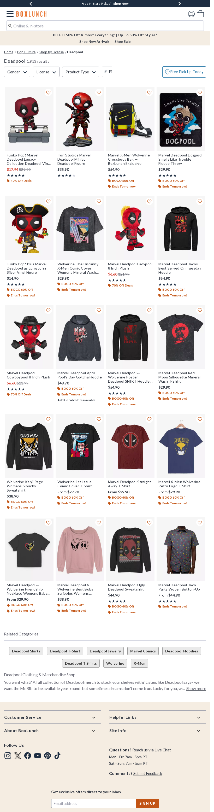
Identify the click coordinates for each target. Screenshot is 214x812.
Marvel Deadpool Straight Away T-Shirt (129, 484)
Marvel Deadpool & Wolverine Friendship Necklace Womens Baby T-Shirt (27, 589)
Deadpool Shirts (26, 651)
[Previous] (31, 4)
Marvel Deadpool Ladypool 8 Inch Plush (130, 266)
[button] (9, 14)
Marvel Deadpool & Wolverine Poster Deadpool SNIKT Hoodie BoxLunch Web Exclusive (129, 377)
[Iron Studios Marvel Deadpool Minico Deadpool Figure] (80, 119)
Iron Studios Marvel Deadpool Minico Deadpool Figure (74, 159)
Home (8, 52)
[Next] (179, 4)
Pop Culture (26, 52)
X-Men (139, 663)
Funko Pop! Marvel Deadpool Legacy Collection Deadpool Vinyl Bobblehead (29, 159)
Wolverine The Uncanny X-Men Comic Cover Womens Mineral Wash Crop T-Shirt (77, 268)
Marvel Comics (143, 651)
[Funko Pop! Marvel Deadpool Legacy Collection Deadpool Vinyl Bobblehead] (29, 119)
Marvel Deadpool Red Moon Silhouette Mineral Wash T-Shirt (179, 377)
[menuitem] (200, 13)
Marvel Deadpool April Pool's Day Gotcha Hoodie (79, 375)
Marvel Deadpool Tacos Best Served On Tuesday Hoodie (179, 268)
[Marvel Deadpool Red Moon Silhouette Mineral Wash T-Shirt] (181, 337)
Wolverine (115, 663)
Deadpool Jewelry (105, 651)
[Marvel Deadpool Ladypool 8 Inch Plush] (130, 228)
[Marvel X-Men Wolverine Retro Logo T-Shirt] (181, 446)
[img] (8, 756)
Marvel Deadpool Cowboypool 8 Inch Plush (28, 375)
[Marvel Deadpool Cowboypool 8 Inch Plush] (29, 337)
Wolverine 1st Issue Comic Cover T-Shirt (74, 484)
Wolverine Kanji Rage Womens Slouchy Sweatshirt (25, 486)
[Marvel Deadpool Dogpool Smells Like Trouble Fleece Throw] (181, 119)
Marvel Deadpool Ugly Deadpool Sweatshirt (126, 587)
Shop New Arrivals (94, 41)
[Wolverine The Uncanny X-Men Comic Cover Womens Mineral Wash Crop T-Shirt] (80, 228)
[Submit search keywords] (10, 25)
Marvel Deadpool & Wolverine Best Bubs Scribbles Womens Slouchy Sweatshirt (75, 589)
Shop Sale (123, 41)
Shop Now (121, 3)
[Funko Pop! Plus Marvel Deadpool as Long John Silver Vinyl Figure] (29, 228)
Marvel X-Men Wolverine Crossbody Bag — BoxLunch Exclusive (129, 159)
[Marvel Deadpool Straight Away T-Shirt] (130, 446)
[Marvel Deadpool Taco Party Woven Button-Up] (181, 549)
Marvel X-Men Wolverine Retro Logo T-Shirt (179, 484)
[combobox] (105, 25)
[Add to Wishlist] (48, 92)
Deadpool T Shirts (81, 663)
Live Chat (162, 749)
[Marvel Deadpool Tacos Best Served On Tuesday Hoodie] (181, 228)
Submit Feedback (147, 773)
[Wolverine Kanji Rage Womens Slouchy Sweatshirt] (29, 446)
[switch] (184, 72)
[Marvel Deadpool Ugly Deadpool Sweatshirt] (130, 549)
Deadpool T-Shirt (65, 651)
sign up (147, 803)
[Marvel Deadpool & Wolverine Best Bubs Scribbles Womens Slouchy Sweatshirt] (80, 549)
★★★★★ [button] (16, 175)
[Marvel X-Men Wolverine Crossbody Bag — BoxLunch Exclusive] (130, 119)
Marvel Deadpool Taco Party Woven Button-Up (179, 587)
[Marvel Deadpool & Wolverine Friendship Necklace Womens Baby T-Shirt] (29, 549)
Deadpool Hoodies (181, 651)
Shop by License (51, 52)
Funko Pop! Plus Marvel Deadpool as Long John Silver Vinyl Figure (27, 268)
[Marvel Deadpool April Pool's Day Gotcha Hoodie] (80, 337)
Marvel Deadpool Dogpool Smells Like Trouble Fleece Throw (180, 159)
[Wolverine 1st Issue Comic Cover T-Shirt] (80, 446)
